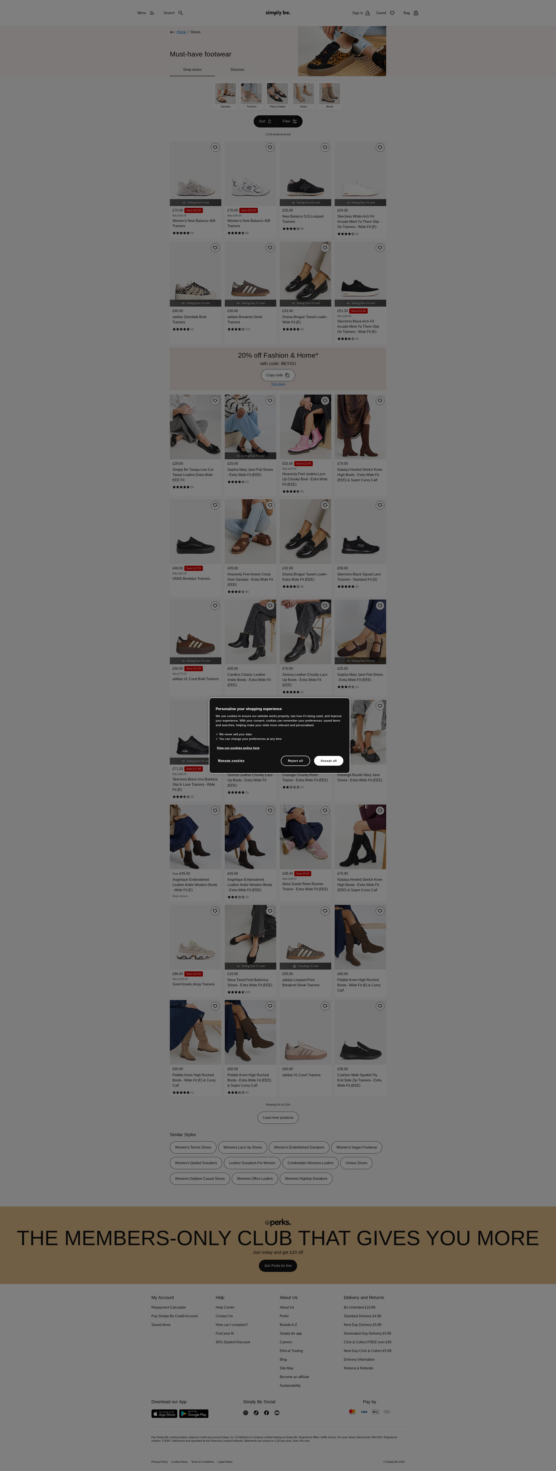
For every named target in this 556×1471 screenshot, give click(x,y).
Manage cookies (230, 760)
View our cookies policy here (237, 748)
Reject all (295, 760)
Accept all (328, 760)
